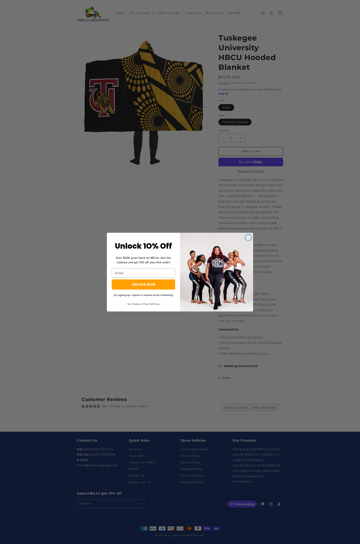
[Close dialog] (248, 237)
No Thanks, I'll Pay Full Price (144, 304)
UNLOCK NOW (143, 284)
